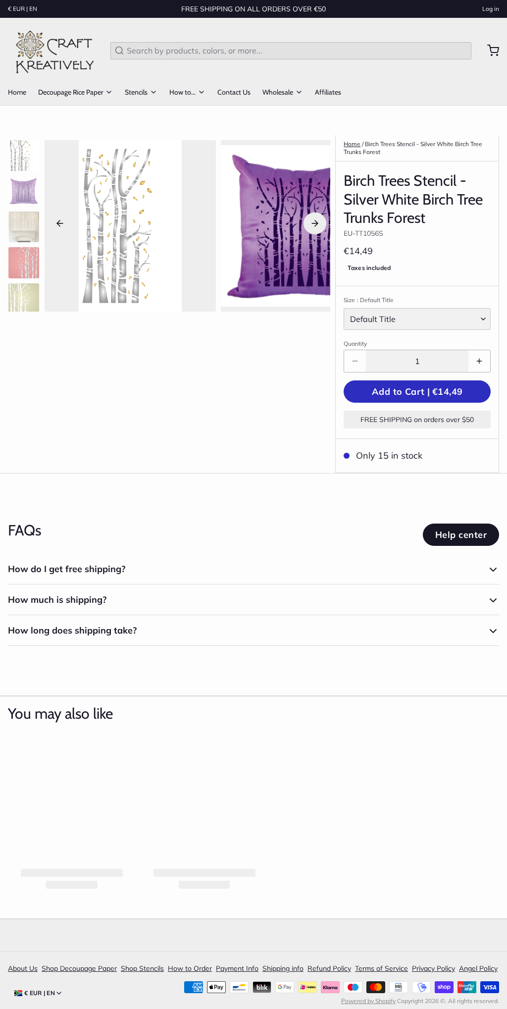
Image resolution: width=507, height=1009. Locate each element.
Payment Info (237, 968)
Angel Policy (478, 968)
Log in (490, 8)
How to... (182, 92)
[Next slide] (315, 223)
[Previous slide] (60, 223)
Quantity (355, 343)
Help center (461, 534)
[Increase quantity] (479, 361)
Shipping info (283, 968)
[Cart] (489, 50)
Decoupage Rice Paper (70, 92)
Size (369, 300)
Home (17, 92)
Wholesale (277, 92)
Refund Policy (329, 968)
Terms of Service (381, 968)
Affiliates (328, 92)
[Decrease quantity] (355, 361)
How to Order (190, 968)
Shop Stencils (142, 968)
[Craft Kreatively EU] (53, 50)
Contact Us (234, 92)
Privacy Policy (433, 968)
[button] (417, 391)
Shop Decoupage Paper (79, 968)
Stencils (136, 92)
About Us (23, 968)
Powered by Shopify (368, 1001)
